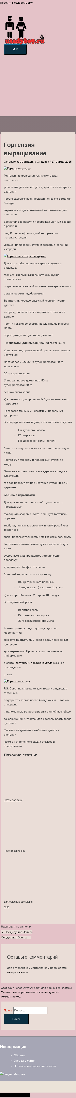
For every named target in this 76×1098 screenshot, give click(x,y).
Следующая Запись (16, 937)
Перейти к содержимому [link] (16, 2)
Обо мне (19, 1055)
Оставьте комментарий (19, 161)
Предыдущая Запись (16, 932)
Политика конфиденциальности (35, 1066)
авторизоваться (17, 972)
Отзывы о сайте (24, 1060)
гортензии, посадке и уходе (34, 662)
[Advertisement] (38, 87)
